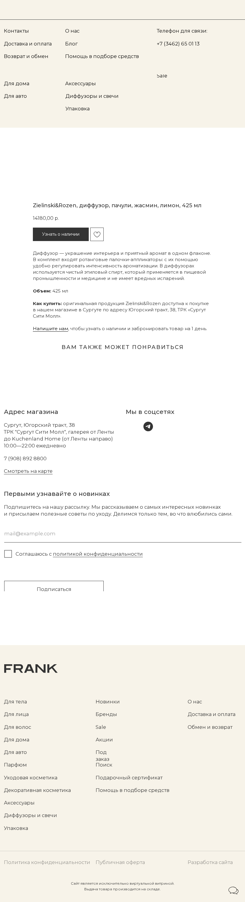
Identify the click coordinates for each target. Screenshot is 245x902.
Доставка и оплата (211, 714)
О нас (195, 702)
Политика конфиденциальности (47, 862)
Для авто (15, 752)
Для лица (16, 714)
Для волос (17, 727)
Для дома (16, 740)
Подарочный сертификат (129, 778)
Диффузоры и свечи (30, 815)
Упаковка (16, 828)
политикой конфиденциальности (98, 554)
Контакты (16, 31)
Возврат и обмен (26, 56)
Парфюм (15, 765)
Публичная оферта (120, 862)
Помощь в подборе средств (132, 790)
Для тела (15, 702)
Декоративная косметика (37, 790)
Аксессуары (19, 803)
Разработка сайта (210, 862)
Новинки (108, 702)
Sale (101, 727)
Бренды (106, 714)
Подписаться (54, 589)
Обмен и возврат (210, 727)
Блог (71, 44)
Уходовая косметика (30, 778)
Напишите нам (50, 328)
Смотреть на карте (28, 471)
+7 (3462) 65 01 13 (178, 44)
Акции (104, 740)
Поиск (104, 765)
